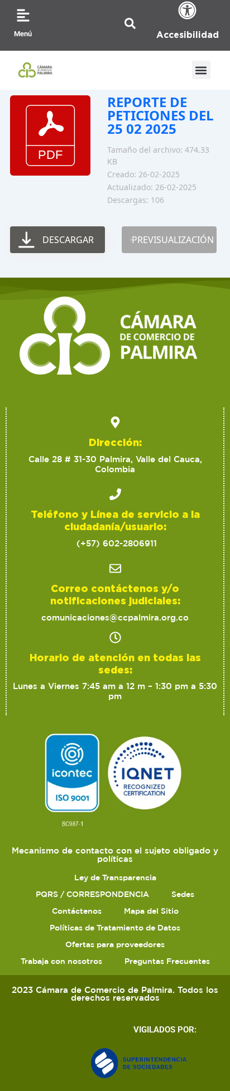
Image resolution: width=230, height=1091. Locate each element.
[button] (201, 70)
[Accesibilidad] (187, 10)
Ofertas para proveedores (115, 944)
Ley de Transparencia (115, 877)
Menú (23, 34)
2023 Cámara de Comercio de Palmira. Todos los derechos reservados (115, 994)
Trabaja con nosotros (61, 961)
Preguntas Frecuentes (167, 961)
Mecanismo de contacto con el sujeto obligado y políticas (115, 855)
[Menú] (23, 15)
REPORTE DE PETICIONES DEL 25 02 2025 (160, 115)
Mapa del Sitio (151, 910)
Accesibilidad (187, 35)
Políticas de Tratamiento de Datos (115, 927)
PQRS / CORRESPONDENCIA (92, 894)
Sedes (182, 894)
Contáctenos (77, 910)
